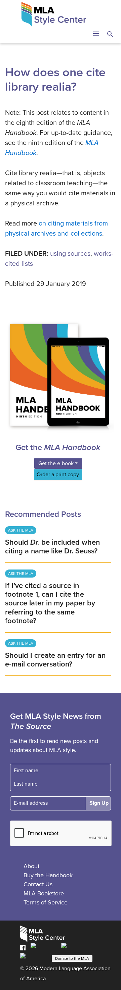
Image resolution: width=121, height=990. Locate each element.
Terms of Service (46, 902)
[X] (74, 947)
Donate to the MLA (72, 958)
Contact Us (38, 884)
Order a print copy (58, 474)
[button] (96, 34)
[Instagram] (33, 958)
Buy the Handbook (48, 875)
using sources (70, 254)
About (31, 866)
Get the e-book (56, 463)
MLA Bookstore (44, 893)
